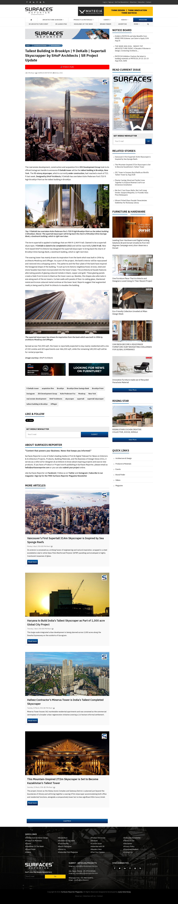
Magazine (143, 20)
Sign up (110, 2)
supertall (80, 399)
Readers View (96, 849)
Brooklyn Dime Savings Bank (78, 388)
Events (118, 469)
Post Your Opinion (98, 852)
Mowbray (81, 393)
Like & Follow (34, 414)
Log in (105, 2)
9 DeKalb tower (32, 388)
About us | (78, 896)
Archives (94, 840)
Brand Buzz (63, 838)
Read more (32, 562)
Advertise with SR (97, 846)
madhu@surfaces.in (81, 880)
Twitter (71, 473)
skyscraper (69, 399)
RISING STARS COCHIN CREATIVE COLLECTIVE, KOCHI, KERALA (126, 431)
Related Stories (123, 151)
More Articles (35, 486)
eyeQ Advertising (124, 892)
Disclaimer (128, 843)
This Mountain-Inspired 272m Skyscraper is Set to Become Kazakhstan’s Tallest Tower (62, 781)
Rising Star (120, 401)
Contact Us (128, 852)
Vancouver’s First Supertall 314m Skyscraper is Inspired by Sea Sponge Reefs (65, 540)
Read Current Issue (126, 70)
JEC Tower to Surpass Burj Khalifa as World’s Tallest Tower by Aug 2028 (132, 174)
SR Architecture (55, 45)
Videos (124, 20)
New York (92, 393)
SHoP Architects (55, 399)
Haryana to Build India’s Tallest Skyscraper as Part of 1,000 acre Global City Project (66, 623)
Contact (148, 2)
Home (28, 45)
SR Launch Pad (61, 24)
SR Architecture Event (38, 24)
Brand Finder (105, 24)
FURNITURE (119, 212)
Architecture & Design (40, 45)
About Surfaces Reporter (43, 445)
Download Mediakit (131, 849)
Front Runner (64, 843)
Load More (67, 821)
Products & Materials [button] (83, 20)
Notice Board (122, 30)
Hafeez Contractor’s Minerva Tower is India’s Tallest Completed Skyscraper (65, 702)
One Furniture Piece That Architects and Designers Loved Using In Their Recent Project (132, 280)
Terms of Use (129, 840)
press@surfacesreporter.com (87, 866)
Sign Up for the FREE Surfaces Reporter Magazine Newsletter (61, 476)
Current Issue (96, 843)
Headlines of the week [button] (83, 24)
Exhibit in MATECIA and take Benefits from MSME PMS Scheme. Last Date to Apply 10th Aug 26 (132, 38)
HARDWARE (138, 212)
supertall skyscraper (95, 399)
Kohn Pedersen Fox (67, 393)
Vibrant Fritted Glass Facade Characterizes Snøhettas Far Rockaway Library (131, 201)
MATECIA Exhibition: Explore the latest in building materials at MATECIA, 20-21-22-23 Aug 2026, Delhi (132, 58)
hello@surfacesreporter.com (37, 467)
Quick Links (120, 451)
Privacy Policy (129, 846)
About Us (62, 849)
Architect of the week (67, 840)
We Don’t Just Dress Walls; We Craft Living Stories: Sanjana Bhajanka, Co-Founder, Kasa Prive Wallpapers (131, 192)
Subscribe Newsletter (132, 838)
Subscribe (141, 2)
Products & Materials (123, 464)
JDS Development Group (47, 393)
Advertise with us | (89, 896)
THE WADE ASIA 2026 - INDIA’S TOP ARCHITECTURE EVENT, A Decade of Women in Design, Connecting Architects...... (132, 48)
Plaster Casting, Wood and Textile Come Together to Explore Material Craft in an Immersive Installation (130, 182)
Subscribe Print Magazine (68, 852)
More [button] (136, 24)
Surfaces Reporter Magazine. (72, 892)
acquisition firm (48, 388)
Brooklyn (60, 388)
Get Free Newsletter (121, 2)
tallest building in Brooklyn (37, 404)
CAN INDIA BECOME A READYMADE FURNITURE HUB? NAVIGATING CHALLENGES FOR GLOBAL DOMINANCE (132, 347)
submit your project (71, 467)
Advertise (133, 2)
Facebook (52, 473)
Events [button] (106, 20)
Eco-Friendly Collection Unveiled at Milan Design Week (129, 313)
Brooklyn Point (98, 388)
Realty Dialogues (65, 846)
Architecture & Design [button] (52, 20)
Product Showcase (98, 838)
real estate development (36, 399)
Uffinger (54, 404)
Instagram (30, 393)
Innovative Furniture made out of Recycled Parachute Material (130, 381)
